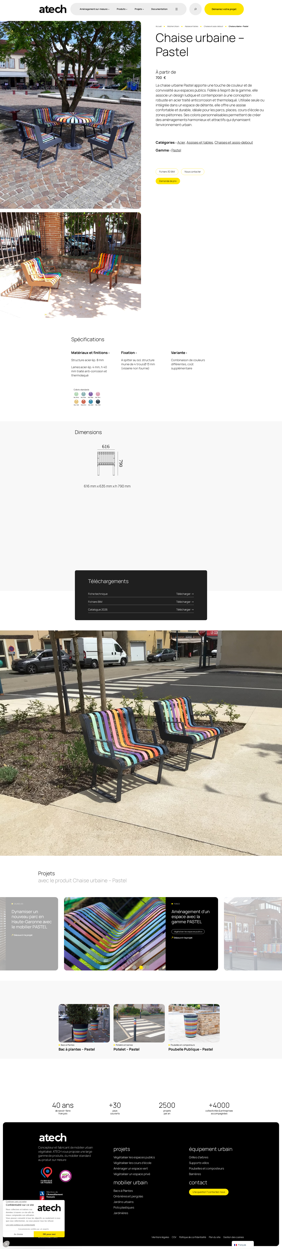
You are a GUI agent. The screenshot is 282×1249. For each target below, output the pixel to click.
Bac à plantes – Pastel (77, 1049)
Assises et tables (191, 26)
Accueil (159, 26)
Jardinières (121, 1213)
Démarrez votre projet (224, 9)
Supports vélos (199, 1163)
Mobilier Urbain (173, 26)
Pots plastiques (124, 1207)
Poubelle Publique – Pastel (190, 1049)
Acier (181, 142)
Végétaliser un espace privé (132, 1174)
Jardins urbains (124, 1202)
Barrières (195, 1174)
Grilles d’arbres (198, 1157)
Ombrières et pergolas (128, 1196)
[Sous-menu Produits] (126, 9)
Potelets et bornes (124, 1044)
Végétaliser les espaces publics (188, 931)
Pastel (176, 150)
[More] (176, 9)
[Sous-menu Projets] (143, 9)
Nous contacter (193, 171)
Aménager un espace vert (131, 1168)
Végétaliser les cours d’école (132, 1163)
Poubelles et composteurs (183, 1044)
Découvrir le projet (23, 935)
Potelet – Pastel (127, 1049)
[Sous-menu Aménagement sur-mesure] (108, 9)
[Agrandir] (137, 24)
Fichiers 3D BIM (167, 171)
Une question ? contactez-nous (209, 1192)
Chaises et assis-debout (213, 26)
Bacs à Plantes (67, 1044)
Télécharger (183, 594)
